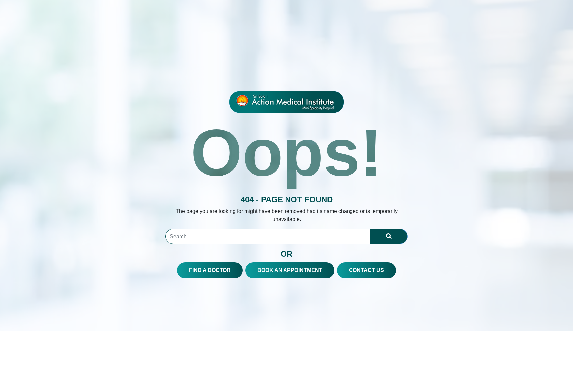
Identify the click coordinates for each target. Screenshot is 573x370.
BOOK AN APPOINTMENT (289, 270)
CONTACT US (366, 270)
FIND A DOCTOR (210, 270)
